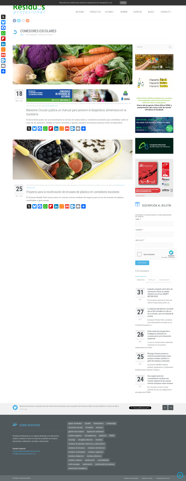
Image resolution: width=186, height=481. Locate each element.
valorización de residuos (104, 464)
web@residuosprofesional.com (24, 454)
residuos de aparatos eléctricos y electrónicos (86, 444)
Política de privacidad (131, 478)
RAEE (111, 436)
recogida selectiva (85, 440)
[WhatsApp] (3, 33)
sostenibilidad (103, 460)
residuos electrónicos (96, 448)
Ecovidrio (89, 427)
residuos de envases (76, 448)
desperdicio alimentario (78, 103)
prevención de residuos (34, 106)
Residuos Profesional (37, 103)
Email (138, 219)
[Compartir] (3, 71)
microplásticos (90, 436)
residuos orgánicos (95, 452)
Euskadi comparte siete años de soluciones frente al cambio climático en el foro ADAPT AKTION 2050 (160, 293)
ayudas (88, 423)
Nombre (139, 230)
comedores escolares (61, 103)
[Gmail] (3, 55)
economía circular (75, 427)
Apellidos (140, 240)
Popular (151, 280)
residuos (99, 440)
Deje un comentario (51, 106)
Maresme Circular (124, 103)
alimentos (49, 103)
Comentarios (164, 280)
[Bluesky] (3, 22)
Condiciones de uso (162, 478)
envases (99, 427)
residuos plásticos (94, 456)
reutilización (114, 185)
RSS (27, 20)
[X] (3, 17)
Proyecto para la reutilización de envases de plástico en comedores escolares (72, 192)
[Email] (3, 66)
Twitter (19, 20)
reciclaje (104, 185)
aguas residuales (75, 423)
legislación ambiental (95, 432)
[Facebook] (3, 27)
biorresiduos (98, 423)
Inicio (22, 35)
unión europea (74, 464)
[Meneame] (3, 49)
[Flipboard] (3, 38)
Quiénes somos (147, 478)
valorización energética (77, 468)
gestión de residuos (76, 432)
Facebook (14, 20)
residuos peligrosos (76, 456)
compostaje (111, 423)
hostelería (92, 103)
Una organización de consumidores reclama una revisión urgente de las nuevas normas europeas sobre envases (160, 380)
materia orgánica (75, 436)
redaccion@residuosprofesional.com (26, 451)
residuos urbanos (75, 460)
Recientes (140, 280)
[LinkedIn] (3, 44)
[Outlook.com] (3, 60)
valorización (87, 464)
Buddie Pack (49, 185)
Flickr (23, 20)
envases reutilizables (93, 185)
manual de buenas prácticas (106, 103)
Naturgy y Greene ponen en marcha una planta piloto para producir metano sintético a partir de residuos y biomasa (159, 357)
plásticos (102, 436)
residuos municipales (76, 452)
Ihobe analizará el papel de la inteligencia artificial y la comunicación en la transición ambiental (159, 335)
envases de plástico (77, 185)
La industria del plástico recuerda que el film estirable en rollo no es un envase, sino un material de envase (160, 312)
